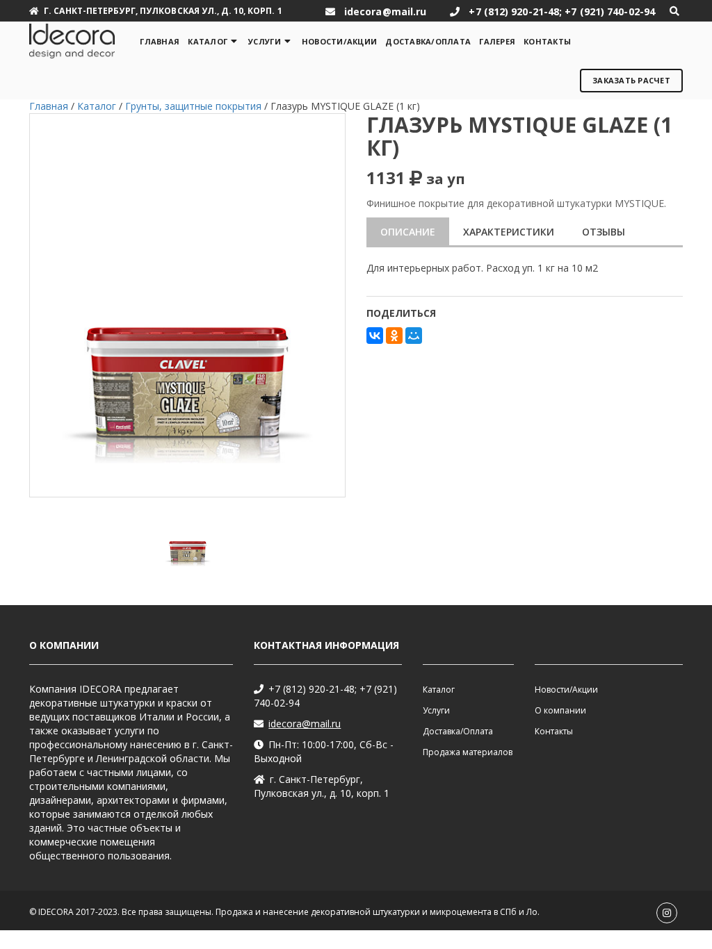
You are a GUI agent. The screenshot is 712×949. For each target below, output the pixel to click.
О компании (560, 710)
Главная (159, 41)
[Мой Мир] (413, 335)
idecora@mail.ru (304, 723)
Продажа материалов (467, 752)
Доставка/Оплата (428, 41)
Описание (407, 231)
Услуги (264, 41)
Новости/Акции (339, 41)
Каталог (207, 41)
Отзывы (603, 231)
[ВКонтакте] (374, 335)
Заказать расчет (631, 80)
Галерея (497, 41)
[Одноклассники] (394, 335)
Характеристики (508, 231)
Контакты (547, 41)
